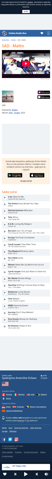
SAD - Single (14, 112)
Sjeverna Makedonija (14, 411)
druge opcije (26, 180)
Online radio (19, 377)
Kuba (33, 394)
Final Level (13, 448)
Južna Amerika (35, 428)
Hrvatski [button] (44, 378)
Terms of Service (45, 79)
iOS (27, 420)
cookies (30, 2)
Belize (8, 398)
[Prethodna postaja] (15, 474)
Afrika (4, 428)
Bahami (44, 394)
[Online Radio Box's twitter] (10, 439)
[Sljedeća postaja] (37, 474)
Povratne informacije (31, 452)
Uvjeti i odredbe (7, 452)
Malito (15, 110)
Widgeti (42, 452)
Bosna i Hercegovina (38, 407)
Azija (10, 428)
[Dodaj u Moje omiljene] (5, 474)
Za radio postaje (7, 456)
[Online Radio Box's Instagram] (16, 439)
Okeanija (12, 431)
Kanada (9, 394)
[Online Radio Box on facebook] (4, 439)
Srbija (8, 407)
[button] (26, 474)
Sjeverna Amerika (21, 428)
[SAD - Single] (8, 96)
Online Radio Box (17, 33)
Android (21, 420)
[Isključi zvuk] (47, 474)
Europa (4, 431)
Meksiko (21, 394)
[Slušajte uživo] (5, 197)
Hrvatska (20, 407)
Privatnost (18, 452)
